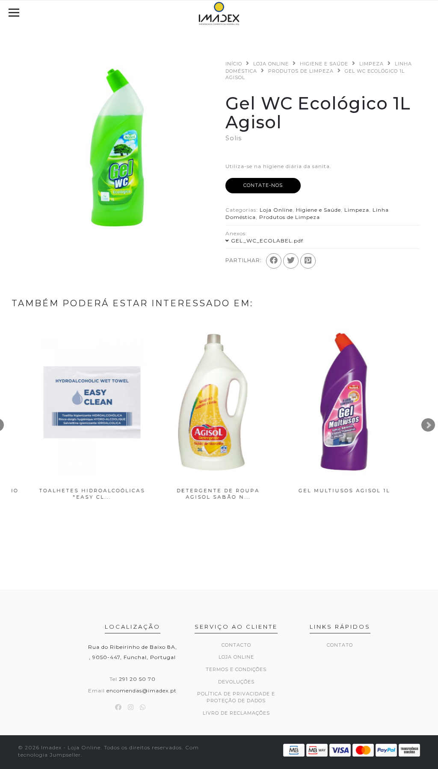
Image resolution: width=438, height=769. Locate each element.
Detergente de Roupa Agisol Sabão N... (201, 494)
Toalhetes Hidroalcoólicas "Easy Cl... (75, 494)
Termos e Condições (236, 669)
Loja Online (271, 64)
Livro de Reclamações (236, 713)
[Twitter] (291, 261)
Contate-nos (263, 185)
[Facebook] (273, 261)
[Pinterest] (308, 261)
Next (428, 425)
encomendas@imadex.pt (142, 690)
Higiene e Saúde (324, 64)
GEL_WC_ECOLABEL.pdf (267, 240)
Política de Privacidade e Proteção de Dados (236, 697)
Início (233, 64)
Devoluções (236, 682)
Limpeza (371, 64)
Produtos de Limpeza (301, 71)
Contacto (236, 645)
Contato (340, 645)
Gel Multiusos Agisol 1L (327, 491)
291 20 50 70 (137, 679)
